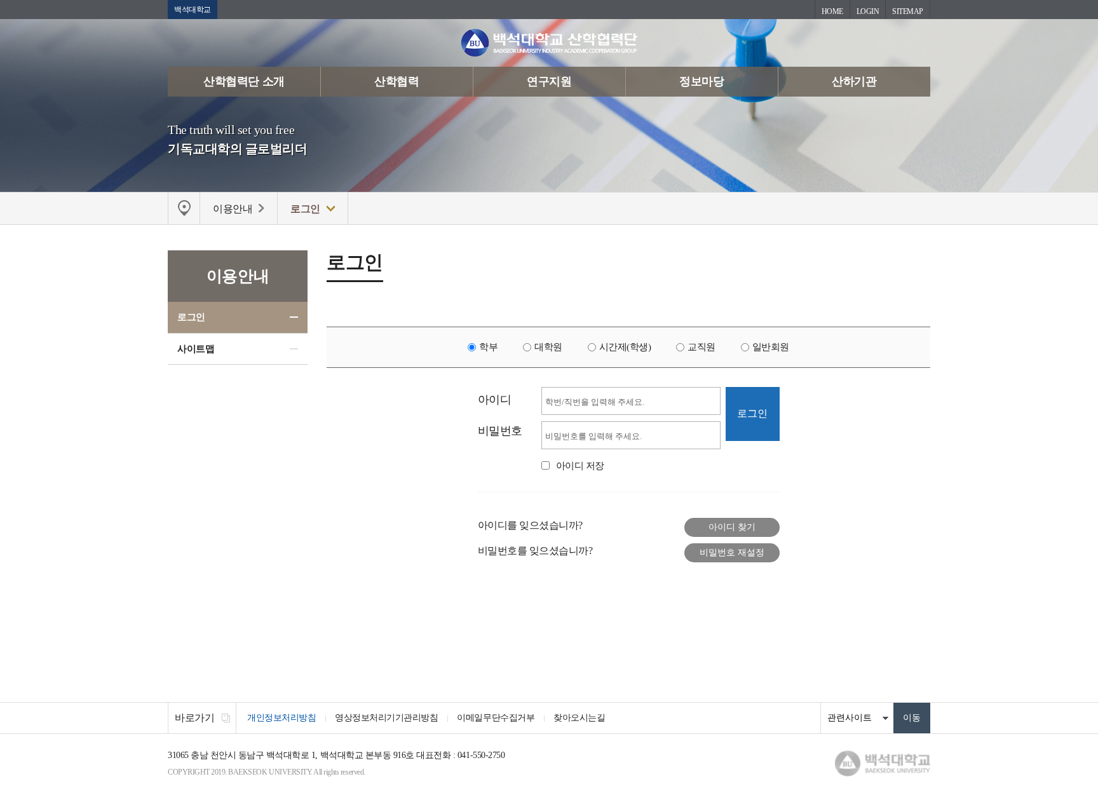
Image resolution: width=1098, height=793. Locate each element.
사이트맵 (195, 349)
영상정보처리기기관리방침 (386, 717)
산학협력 (396, 81)
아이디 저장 (580, 466)
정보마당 (701, 81)
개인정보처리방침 (281, 717)
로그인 (191, 317)
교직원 (701, 347)
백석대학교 (192, 9)
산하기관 (854, 81)
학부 (488, 347)
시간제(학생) (625, 347)
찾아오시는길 (579, 717)
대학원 (548, 347)
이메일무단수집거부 (495, 717)
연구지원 (549, 81)
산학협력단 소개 (243, 81)
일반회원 (770, 347)
